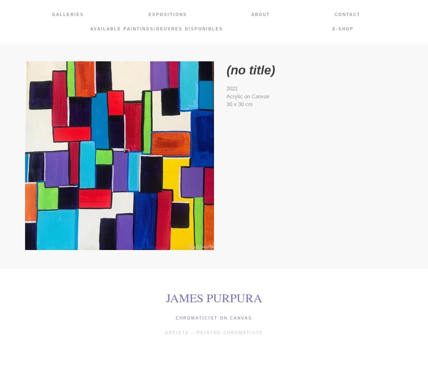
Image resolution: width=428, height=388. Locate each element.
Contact (347, 14)
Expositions (168, 14)
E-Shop (343, 29)
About (260, 14)
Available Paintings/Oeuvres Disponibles (156, 29)
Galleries (68, 14)
